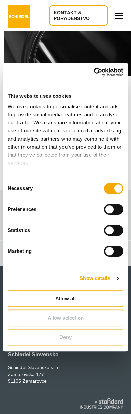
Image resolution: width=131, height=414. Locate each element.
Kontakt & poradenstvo (72, 15)
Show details (95, 278)
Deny (65, 337)
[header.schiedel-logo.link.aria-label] (19, 15)
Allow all (65, 298)
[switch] (113, 209)
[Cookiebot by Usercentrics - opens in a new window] (94, 72)
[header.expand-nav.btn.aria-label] (119, 16)
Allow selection (66, 318)
